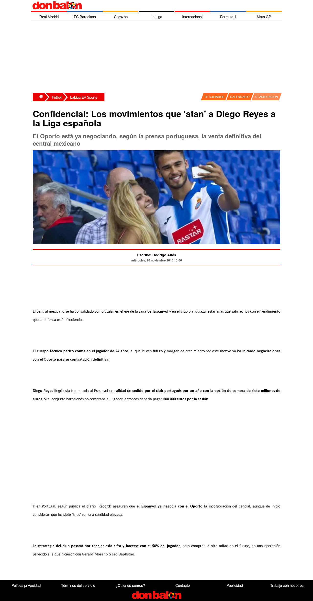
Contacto (182, 585)
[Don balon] (151, 5)
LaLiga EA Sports (83, 97)
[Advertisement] (158, 57)
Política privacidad (26, 585)
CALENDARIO (239, 96)
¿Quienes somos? (130, 585)
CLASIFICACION (266, 96)
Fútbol (57, 97)
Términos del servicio (78, 585)
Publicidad (234, 585)
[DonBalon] (39, 97)
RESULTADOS (214, 96)
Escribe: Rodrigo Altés (156, 255)
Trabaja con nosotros (287, 585)
